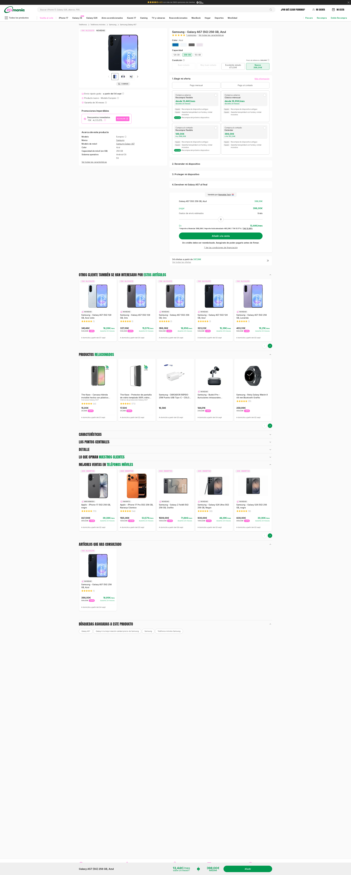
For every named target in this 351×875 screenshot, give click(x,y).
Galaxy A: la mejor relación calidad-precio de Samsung (117, 631)
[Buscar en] (272, 9)
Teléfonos (83, 25)
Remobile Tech (224, 195)
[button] (137, 77)
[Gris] (191, 45)
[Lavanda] (199, 45)
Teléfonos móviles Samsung (169, 631)
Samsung (112, 25)
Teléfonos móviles (97, 25)
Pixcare (309, 18)
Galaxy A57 (85, 631)
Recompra (322, 18)
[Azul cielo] (183, 45)
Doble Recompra (339, 18)
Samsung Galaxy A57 (128, 25)
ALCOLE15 (121, 119)
